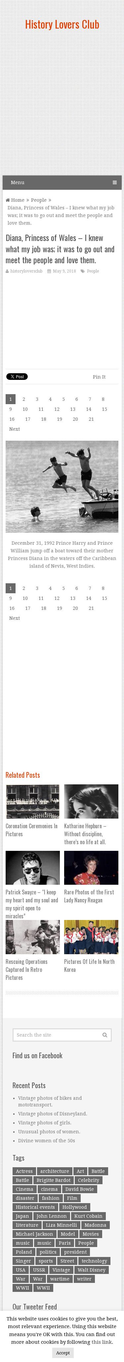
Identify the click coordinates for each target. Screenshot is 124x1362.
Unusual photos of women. (49, 1131)
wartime (59, 1279)
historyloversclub (27, 271)
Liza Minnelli (61, 1225)
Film (72, 1198)
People (39, 200)
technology (94, 1261)
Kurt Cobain (88, 1216)
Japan (22, 1216)
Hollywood (74, 1207)
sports (46, 1261)
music (23, 1243)
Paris (65, 1243)
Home (17, 200)
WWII (22, 1288)
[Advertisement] (62, 105)
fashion (51, 1198)
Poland (24, 1252)
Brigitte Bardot (53, 1180)
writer (84, 1279)
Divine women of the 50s (46, 1140)
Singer (23, 1261)
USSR (39, 1270)
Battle (98, 1171)
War (20, 1279)
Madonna (95, 1225)
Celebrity (88, 1180)
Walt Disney (91, 1270)
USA (20, 1270)
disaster (25, 1198)
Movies (91, 1234)
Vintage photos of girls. (44, 1122)
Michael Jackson (34, 1234)
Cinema (24, 1189)
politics (48, 1252)
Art (80, 1171)
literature (27, 1225)
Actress (24, 1171)
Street (67, 1261)
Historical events (35, 1207)
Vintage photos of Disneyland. (52, 1113)
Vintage (61, 1270)
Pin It (99, 377)
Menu (17, 182)
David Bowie (79, 1189)
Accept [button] (63, 1352)
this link (102, 1342)
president (75, 1252)
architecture (54, 1171)
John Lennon (52, 1216)
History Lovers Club (62, 24)
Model (68, 1234)
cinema (49, 1189)
